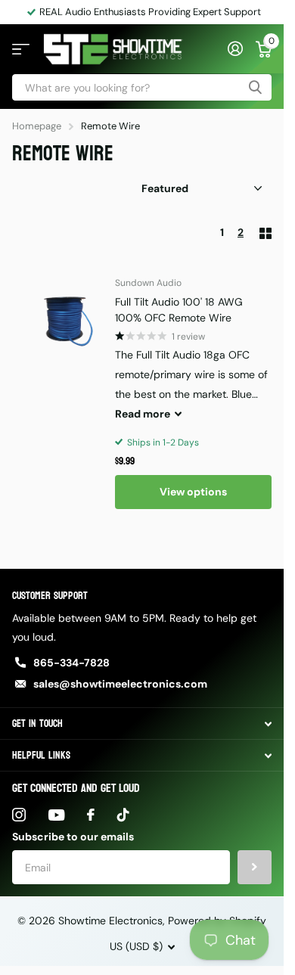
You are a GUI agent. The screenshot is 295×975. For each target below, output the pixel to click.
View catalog (21, 49)
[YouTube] (56, 815)
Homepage (36, 126)
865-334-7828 (71, 662)
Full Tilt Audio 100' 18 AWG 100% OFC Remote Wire (179, 309)
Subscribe (255, 867)
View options (193, 491)
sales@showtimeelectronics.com (120, 684)
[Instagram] (19, 814)
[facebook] (91, 815)
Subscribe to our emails (73, 836)
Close (142, 723)
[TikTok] (123, 814)
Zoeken (255, 87)
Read (142, 414)
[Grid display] (265, 233)
